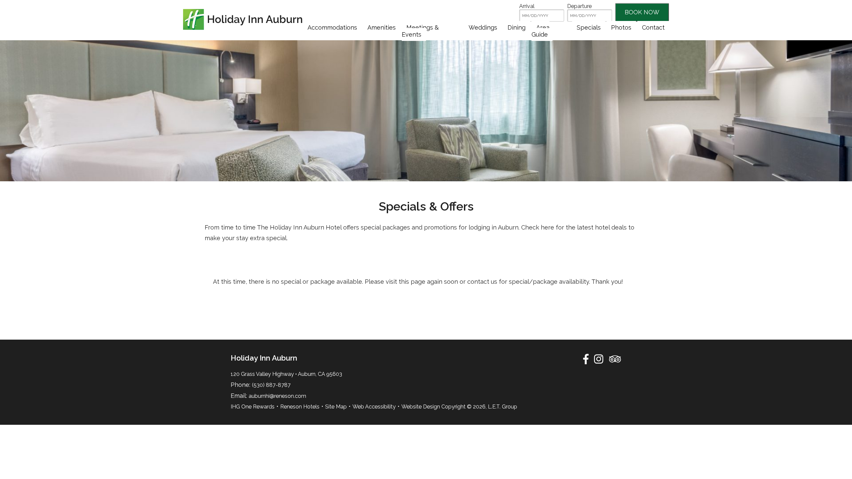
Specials (589, 27)
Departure (579, 6)
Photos (621, 27)
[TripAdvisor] (614, 359)
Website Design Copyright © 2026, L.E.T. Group (459, 406)
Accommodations (332, 27)
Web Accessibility (374, 406)
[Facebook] (585, 359)
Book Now (642, 12)
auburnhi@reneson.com (277, 396)
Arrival (526, 6)
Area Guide (540, 31)
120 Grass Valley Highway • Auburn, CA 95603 (286, 374)
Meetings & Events (420, 31)
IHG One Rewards (253, 406)
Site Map (336, 406)
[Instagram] (598, 359)
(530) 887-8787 (271, 385)
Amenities (381, 27)
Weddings (483, 27)
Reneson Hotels (300, 406)
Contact (653, 27)
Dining (517, 27)
